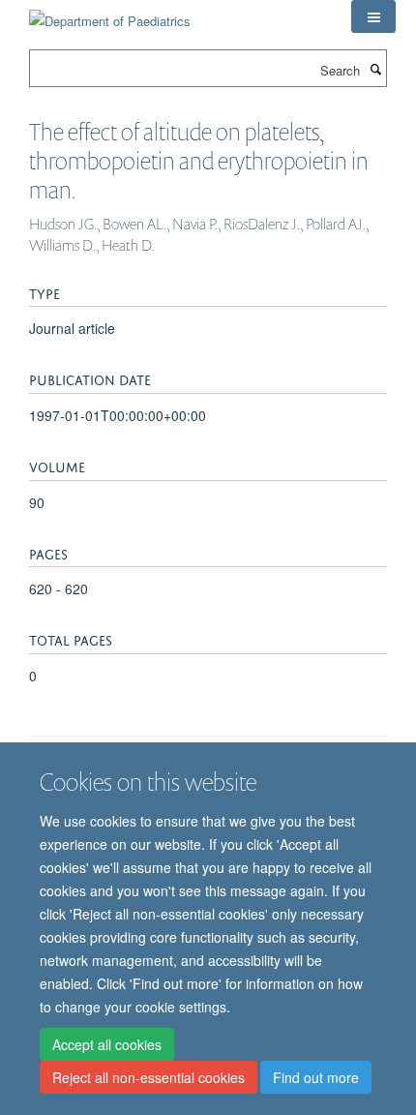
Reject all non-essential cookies (148, 1077)
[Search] (375, 68)
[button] (373, 16)
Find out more (316, 1077)
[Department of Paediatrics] (110, 14)
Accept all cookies (107, 1044)
